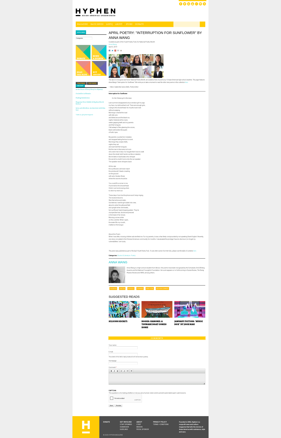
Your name (112, 345)
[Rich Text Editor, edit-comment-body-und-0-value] (157, 377)
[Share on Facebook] (109, 51)
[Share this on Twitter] (112, 51)
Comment (113, 367)
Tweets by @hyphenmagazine (84, 114)
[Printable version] (121, 51)
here (186, 82)
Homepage (112, 361)
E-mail (111, 352)
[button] (111, 371)
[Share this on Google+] (115, 51)
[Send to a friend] (118, 51)
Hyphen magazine (86, 427)
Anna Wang (118, 262)
